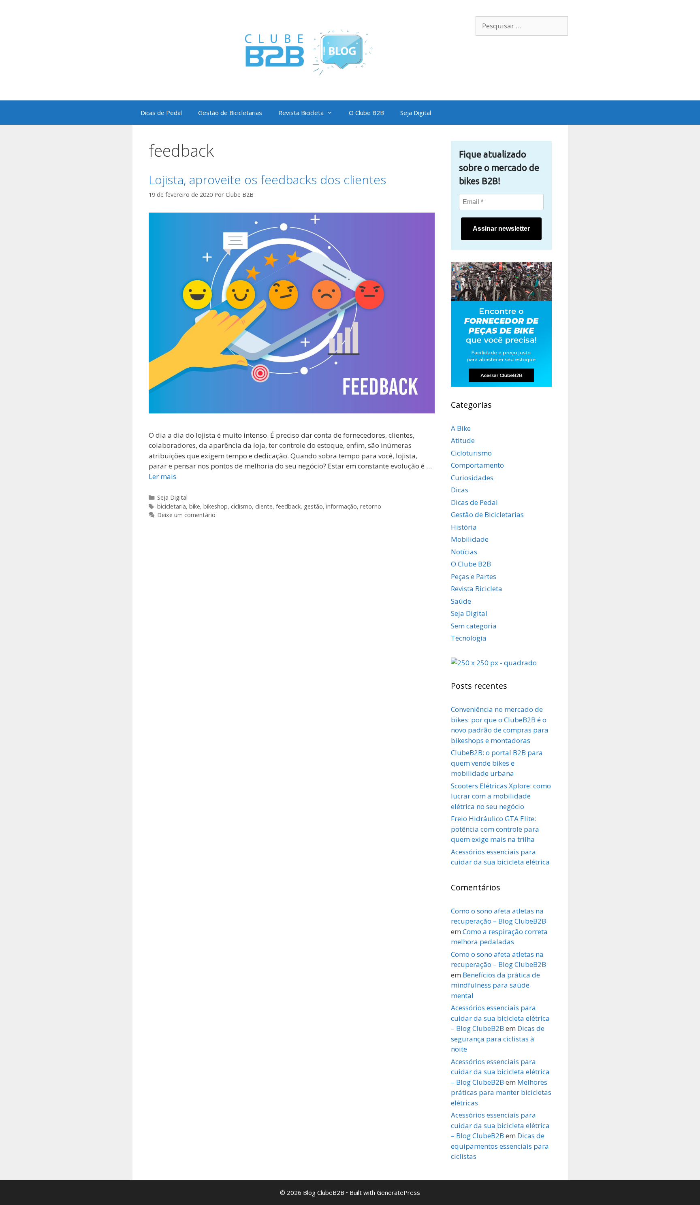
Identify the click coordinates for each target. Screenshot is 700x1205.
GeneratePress (398, 1192)
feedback (288, 506)
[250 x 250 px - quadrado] (494, 662)
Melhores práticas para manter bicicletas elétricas (501, 1092)
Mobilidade (470, 539)
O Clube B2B (366, 113)
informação (341, 506)
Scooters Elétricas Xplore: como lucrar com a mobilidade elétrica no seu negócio (501, 796)
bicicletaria (171, 506)
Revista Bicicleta (301, 113)
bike (194, 506)
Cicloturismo (471, 453)
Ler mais (162, 476)
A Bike (461, 428)
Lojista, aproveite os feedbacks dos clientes (267, 179)
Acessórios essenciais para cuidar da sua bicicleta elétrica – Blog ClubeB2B (500, 1018)
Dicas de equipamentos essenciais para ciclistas (500, 1146)
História (464, 527)
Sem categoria (474, 625)
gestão (313, 506)
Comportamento (477, 465)
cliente (264, 506)
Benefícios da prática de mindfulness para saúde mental (495, 985)
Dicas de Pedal (161, 113)
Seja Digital (415, 113)
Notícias (464, 551)
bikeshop (215, 506)
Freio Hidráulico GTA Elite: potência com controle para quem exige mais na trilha (495, 829)
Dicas (459, 489)
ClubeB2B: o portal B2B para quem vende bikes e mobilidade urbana (497, 763)
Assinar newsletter (501, 228)
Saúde (461, 601)
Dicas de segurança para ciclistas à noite (497, 1039)
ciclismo (241, 506)
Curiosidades (472, 477)
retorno (370, 506)
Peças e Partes (473, 576)
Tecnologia (469, 638)
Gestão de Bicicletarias (230, 113)
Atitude (463, 440)
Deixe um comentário (186, 515)
